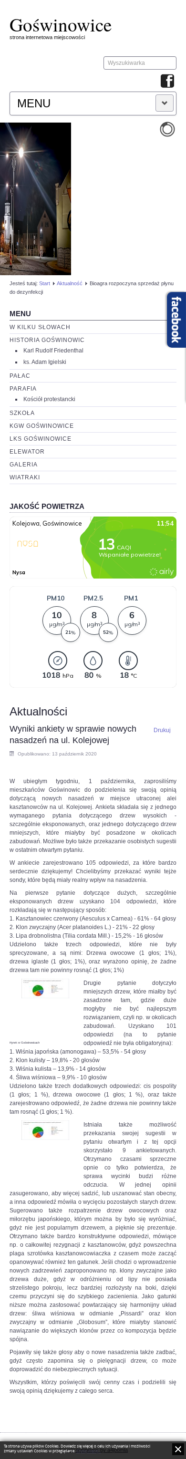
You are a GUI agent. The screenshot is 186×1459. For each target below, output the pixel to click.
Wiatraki (25, 477)
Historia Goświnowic (47, 340)
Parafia (23, 388)
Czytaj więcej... (88, 1451)
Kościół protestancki (49, 399)
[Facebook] (167, 81)
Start (44, 283)
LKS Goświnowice (41, 438)
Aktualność (70, 283)
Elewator (27, 451)
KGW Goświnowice (42, 426)
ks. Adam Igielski (44, 362)
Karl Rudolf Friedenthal (53, 350)
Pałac (20, 376)
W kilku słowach (40, 327)
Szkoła (22, 413)
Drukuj (162, 730)
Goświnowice (61, 24)
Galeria (24, 464)
